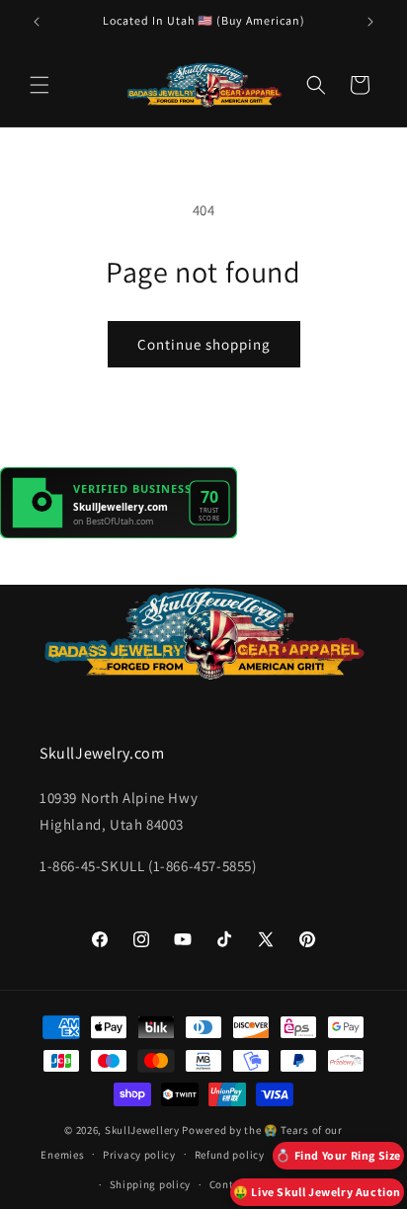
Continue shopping (204, 344)
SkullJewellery (142, 1130)
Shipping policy (151, 1184)
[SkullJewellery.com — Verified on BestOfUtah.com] (118, 533)
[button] (39, 85)
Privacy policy (139, 1155)
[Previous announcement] (36, 21)
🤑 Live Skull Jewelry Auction (317, 1191)
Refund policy (230, 1155)
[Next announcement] (370, 21)
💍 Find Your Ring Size (338, 1155)
